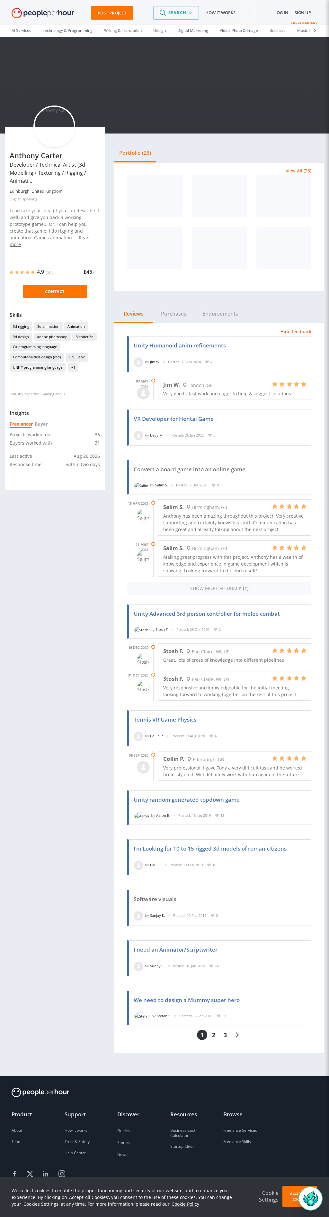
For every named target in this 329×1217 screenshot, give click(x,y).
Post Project (112, 13)
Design (159, 30)
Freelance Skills (237, 1141)
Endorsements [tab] (220, 313)
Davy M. (157, 435)
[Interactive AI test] (284, 247)
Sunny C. (157, 965)
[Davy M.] (138, 435)
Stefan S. (164, 1015)
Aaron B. (163, 815)
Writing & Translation (123, 30)
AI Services (21, 30)
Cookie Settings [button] (269, 1196)
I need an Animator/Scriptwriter (176, 949)
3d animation (48, 326)
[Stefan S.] (142, 1015)
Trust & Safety (77, 1141)
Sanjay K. (157, 915)
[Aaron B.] (141, 815)
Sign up (303, 12)
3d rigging (21, 326)
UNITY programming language (37, 367)
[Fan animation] (154, 247)
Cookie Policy (185, 1204)
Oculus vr (76, 357)
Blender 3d (84, 336)
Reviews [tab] (134, 313)
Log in (281, 12)
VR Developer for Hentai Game (174, 418)
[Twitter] (31, 1174)
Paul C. (156, 864)
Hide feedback (295, 331)
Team (17, 1141)
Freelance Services (240, 1130)
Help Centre (75, 1153)
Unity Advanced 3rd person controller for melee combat (207, 613)
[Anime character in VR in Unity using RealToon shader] (284, 196)
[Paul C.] (138, 864)
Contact (55, 291)
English (16, 199)
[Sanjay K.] (138, 915)
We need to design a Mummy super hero (187, 1000)
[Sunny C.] (138, 965)
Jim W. (155, 361)
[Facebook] (15, 1174)
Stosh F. (162, 629)
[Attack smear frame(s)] (219, 247)
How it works (220, 12)
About (17, 1130)
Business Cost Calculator (182, 1133)
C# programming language (35, 346)
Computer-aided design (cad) (37, 357)
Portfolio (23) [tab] (135, 152)
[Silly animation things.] (154, 196)
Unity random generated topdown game (187, 799)
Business (278, 30)
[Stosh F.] (141, 629)
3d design (21, 336)
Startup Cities (182, 1146)
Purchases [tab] (173, 313)
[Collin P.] (138, 735)
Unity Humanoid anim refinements (180, 345)
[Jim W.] (138, 361)
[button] (176, 13)
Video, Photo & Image (239, 30)
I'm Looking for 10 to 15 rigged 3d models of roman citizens (210, 848)
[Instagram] (61, 1174)
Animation (76, 326)
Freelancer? (303, 23)
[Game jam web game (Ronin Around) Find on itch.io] (219, 196)
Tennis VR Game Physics (165, 719)
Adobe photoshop (52, 336)
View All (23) (298, 171)
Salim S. (161, 485)
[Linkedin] (46, 1174)
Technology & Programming (68, 30)
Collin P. (157, 735)
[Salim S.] (141, 485)
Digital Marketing (192, 30)
